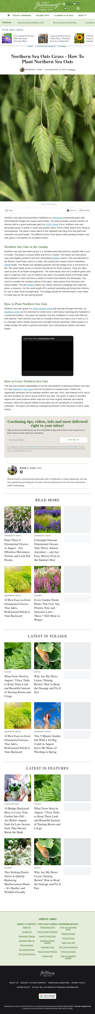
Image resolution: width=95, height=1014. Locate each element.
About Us (27, 927)
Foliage (62, 46)
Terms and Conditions (58, 983)
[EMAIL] (22, 472)
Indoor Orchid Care (47, 936)
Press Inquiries (26, 945)
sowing (30, 285)
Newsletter (86, 210)
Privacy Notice (73, 447)
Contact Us (27, 932)
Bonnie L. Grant (35, 69)
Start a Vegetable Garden (68, 957)
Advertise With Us (27, 941)
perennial (57, 218)
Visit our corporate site (83, 1006)
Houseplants (42, 15)
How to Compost (68, 952)
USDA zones (52, 224)
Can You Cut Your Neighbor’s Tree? (31, 22)
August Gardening (21, 15)
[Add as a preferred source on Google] (47, 996)
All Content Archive (26, 954)
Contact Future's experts (33, 983)
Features (71, 70)
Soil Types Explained (68, 947)
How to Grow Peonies (47, 952)
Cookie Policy (23, 987)
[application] (47, 356)
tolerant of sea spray (23, 389)
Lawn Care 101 (68, 943)
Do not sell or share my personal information (55, 987)
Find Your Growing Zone (68, 928)
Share (10, 210)
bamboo (56, 258)
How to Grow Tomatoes (47, 932)
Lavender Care (47, 947)
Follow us (73, 210)
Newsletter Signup (27, 936)
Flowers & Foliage (63, 15)
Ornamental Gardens (46, 46)
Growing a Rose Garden (47, 942)
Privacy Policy (78, 983)
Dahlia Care (47, 956)
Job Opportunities (27, 950)
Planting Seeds (68, 934)
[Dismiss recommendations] (91, 30)
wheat (7, 265)
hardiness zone (11, 312)
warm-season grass (42, 308)
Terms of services (35, 447)
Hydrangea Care (47, 927)
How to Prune (68, 938)
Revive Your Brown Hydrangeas (65, 22)
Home (30, 46)
